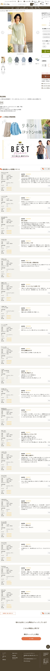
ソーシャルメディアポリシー (29, 653)
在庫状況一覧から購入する (8, 613)
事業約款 (4, 659)
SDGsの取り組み (27, 661)
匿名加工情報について (15, 658)
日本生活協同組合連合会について (30, 658)
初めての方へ (15, 653)
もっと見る (31, 638)
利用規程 (14, 655)
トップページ (2, 10)
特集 (7, 10)
